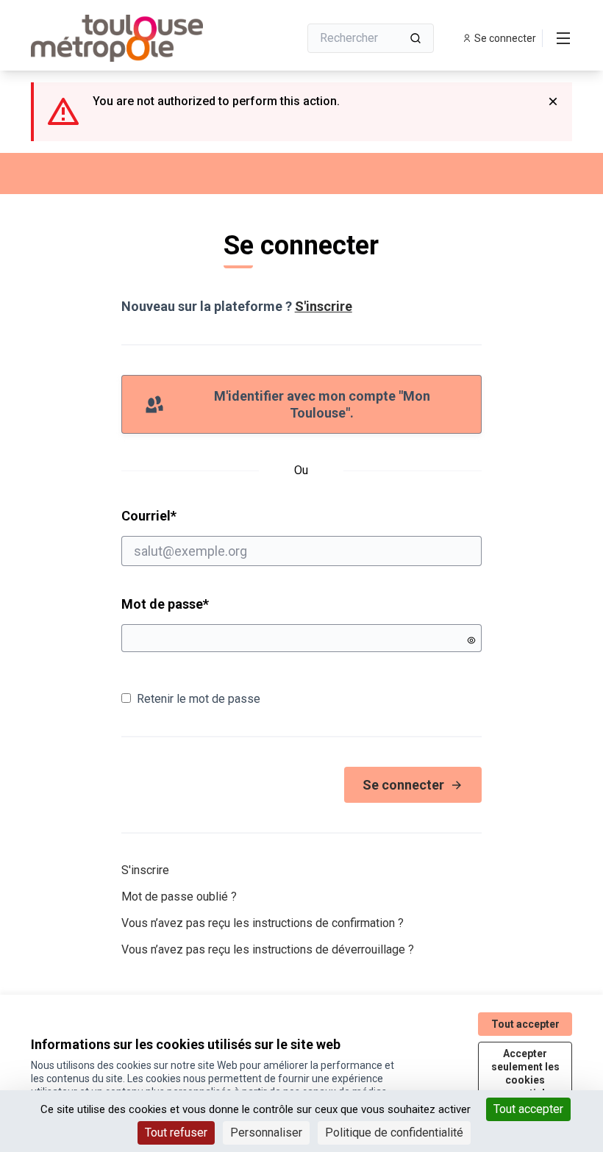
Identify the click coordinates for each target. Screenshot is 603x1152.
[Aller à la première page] (128, 38)
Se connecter (403, 785)
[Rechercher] (415, 38)
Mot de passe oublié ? (179, 897)
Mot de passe (165, 604)
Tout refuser (176, 1133)
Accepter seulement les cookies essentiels (525, 1073)
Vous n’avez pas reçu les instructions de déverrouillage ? (267, 949)
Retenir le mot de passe (198, 699)
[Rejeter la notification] (553, 101)
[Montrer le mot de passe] (471, 640)
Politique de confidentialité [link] (394, 1133)
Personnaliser (266, 1133)
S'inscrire (323, 306)
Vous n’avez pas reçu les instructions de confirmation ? (262, 923)
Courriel (205, 515)
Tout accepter (528, 1109)
